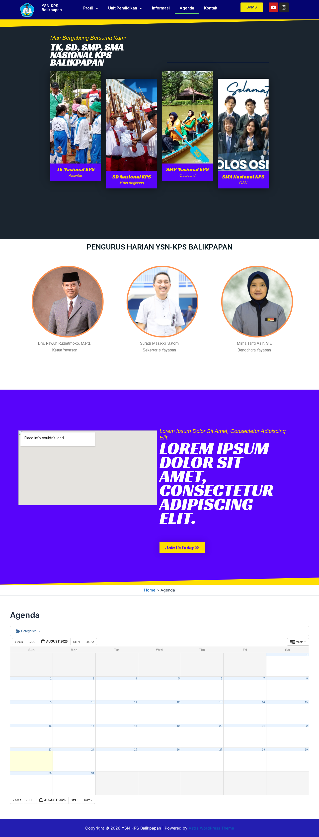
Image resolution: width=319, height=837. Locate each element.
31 (92, 773)
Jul (32, 642)
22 (306, 726)
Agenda (187, 8)
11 (135, 702)
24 (92, 749)
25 (135, 749)
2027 (89, 642)
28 (263, 749)
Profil (88, 8)
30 (50, 773)
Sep (76, 642)
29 (306, 749)
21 (263, 726)
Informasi (161, 8)
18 (135, 726)
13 (220, 702)
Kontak (210, 8)
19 (178, 726)
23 (50, 749)
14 (263, 702)
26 (178, 749)
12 (178, 702)
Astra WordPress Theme (211, 828)
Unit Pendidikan (122, 8)
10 (92, 702)
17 (92, 726)
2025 (20, 642)
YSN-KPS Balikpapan (52, 7)
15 (306, 702)
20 (220, 726)
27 (220, 749)
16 (50, 726)
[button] (182, 547)
